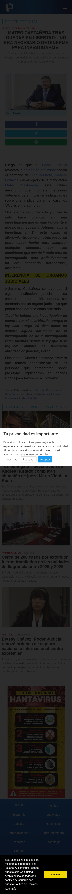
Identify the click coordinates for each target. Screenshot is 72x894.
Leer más (11, 459)
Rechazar (28, 459)
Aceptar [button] (55, 874)
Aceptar (45, 459)
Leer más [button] (10, 888)
